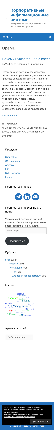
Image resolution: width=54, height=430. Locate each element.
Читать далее (9, 115)
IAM (23, 127)
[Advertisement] (27, 372)
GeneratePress (37, 426)
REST (46, 127)
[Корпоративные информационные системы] (6, 18)
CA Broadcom (12, 161)
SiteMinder (32, 131)
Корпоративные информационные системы (29, 15)
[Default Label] (18, 196)
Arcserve (10, 165)
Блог (7, 259)
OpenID (38, 127)
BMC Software (12, 173)
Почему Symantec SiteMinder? (26, 59)
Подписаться (17, 241)
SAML (5, 131)
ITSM (14, 271)
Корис (8, 177)
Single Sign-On (17, 131)
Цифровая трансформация (26, 275)
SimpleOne (11, 157)
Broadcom (10, 127)
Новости (13, 263)
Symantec (7, 135)
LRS (7, 169)
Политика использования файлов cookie (19, 417)
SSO (41, 131)
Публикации (11, 123)
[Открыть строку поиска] (50, 37)
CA (18, 127)
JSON (30, 127)
